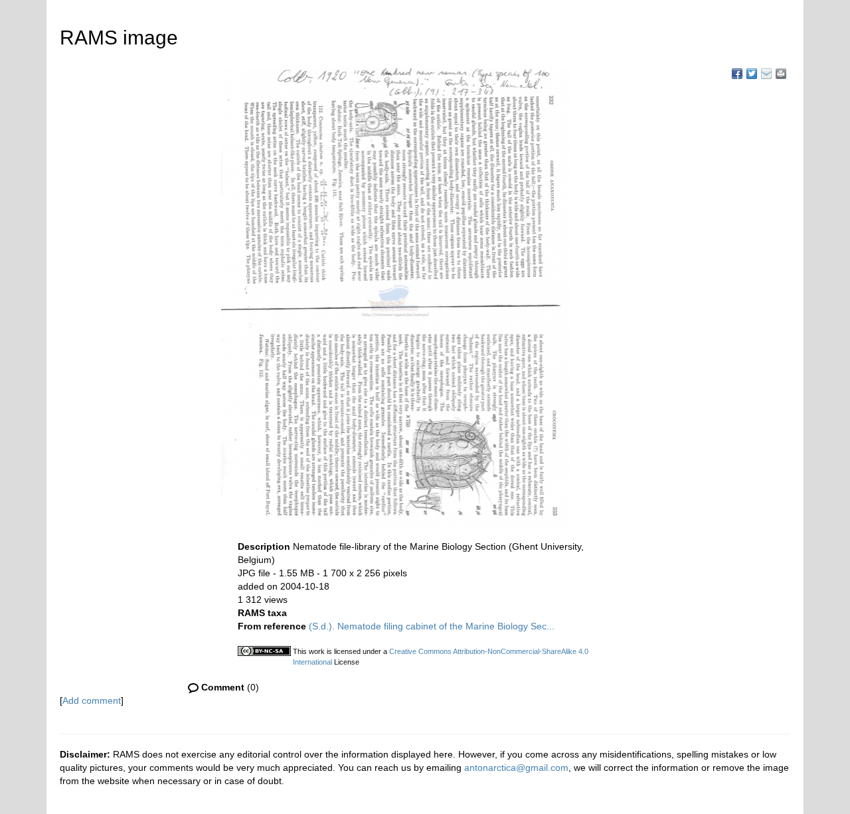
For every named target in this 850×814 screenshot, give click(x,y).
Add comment (91, 700)
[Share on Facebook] (737, 73)
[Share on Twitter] (751, 73)
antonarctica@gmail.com (516, 767)
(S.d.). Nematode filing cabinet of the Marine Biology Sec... (431, 626)
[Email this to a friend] (781, 73)
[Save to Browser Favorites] (766, 73)
